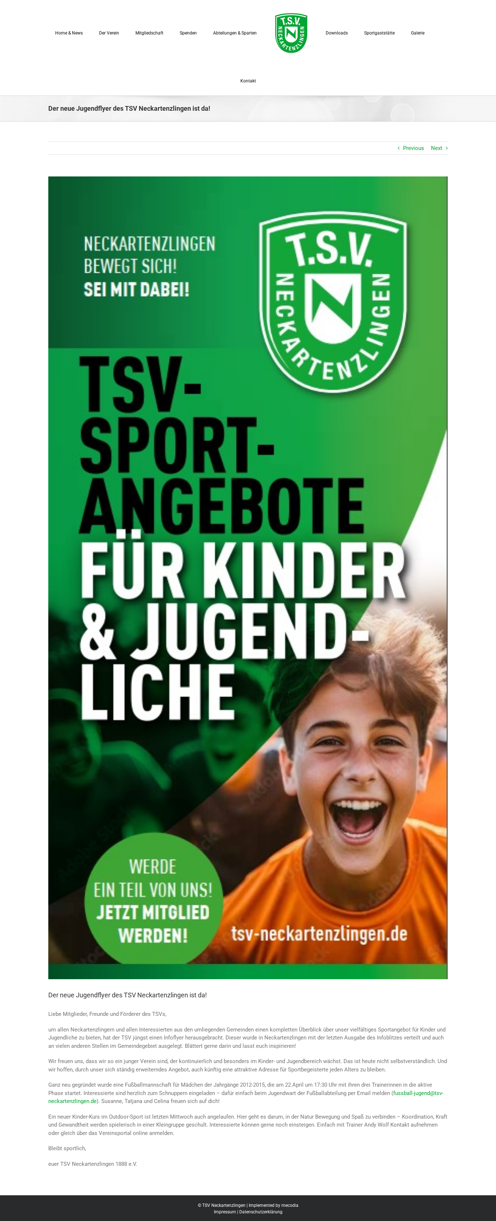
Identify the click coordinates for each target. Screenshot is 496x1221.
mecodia (289, 1205)
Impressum (225, 1211)
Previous (413, 148)
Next (436, 148)
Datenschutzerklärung (260, 1211)
